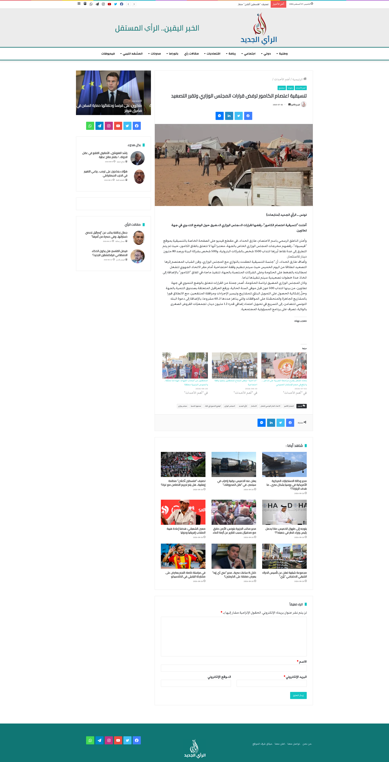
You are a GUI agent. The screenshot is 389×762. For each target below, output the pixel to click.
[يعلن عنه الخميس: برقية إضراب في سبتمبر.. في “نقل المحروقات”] (234, 464)
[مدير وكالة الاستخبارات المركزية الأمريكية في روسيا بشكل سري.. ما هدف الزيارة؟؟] (284, 464)
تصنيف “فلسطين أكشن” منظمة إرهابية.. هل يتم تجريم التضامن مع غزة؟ (231, 4)
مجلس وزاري (182, 406)
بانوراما (173, 53)
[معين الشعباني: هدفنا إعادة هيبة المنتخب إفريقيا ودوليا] (183, 512)
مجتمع (282, 87)
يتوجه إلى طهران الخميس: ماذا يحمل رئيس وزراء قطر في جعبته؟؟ (286, 530)
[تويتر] (239, 116)
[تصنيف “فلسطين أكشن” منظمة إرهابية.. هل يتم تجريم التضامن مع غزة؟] (183, 464)
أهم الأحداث (282, 79)
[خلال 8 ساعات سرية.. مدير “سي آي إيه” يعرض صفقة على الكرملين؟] (234, 556)
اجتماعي (249, 53)
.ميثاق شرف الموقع (263, 744)
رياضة (232, 53)
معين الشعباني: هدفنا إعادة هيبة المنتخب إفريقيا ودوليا (186, 530)
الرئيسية (297, 79)
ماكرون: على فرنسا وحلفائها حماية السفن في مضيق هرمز (116, 108)
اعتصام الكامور (289, 406)
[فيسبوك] (248, 116)
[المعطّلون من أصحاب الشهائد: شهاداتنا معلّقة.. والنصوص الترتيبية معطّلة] (185, 365)
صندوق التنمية (196, 406)
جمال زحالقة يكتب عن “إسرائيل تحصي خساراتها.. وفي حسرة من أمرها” (106, 234)
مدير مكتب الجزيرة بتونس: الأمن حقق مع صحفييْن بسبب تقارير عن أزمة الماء (234, 530)
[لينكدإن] (229, 116)
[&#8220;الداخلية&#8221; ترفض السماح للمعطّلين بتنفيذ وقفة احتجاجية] (234, 365)
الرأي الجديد (243, 406)
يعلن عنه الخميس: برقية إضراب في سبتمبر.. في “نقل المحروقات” (236, 482)
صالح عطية (121, 161)
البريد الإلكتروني (295, 676)
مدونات (156, 53)
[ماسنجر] (220, 116)
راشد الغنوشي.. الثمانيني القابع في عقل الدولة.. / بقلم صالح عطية (104, 155)
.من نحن (307, 744)
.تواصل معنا (293, 744)
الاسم (302, 661)
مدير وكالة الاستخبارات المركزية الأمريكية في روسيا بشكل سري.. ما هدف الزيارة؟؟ (287, 484)
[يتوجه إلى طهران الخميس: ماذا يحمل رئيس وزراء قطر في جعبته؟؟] (284, 512)
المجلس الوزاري (229, 406)
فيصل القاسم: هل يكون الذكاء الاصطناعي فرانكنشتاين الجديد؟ (109, 253)
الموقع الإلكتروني (219, 676)
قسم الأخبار (295, 104)
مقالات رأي (191, 53)
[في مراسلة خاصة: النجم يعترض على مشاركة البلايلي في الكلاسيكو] (183, 556)
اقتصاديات (213, 53)
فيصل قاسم (120, 259)
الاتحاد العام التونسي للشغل (270, 406)
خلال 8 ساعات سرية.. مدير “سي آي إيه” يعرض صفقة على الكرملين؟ (234, 574)
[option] (113, 92)
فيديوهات (108, 53)
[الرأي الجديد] (194, 28)
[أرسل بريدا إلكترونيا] (289, 104)
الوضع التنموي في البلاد (213, 406)
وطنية (283, 53)
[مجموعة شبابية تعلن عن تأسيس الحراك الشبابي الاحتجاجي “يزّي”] (284, 556)
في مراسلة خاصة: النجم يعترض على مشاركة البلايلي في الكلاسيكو (185, 574)
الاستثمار (254, 406)
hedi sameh (120, 180)
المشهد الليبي (133, 53)
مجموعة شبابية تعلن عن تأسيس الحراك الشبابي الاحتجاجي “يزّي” (284, 574)
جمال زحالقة (120, 241)
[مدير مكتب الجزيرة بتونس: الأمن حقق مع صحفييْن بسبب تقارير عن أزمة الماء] (234, 512)
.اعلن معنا (280, 744)
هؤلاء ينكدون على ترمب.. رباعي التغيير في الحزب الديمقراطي (105, 173)
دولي (267, 53)
